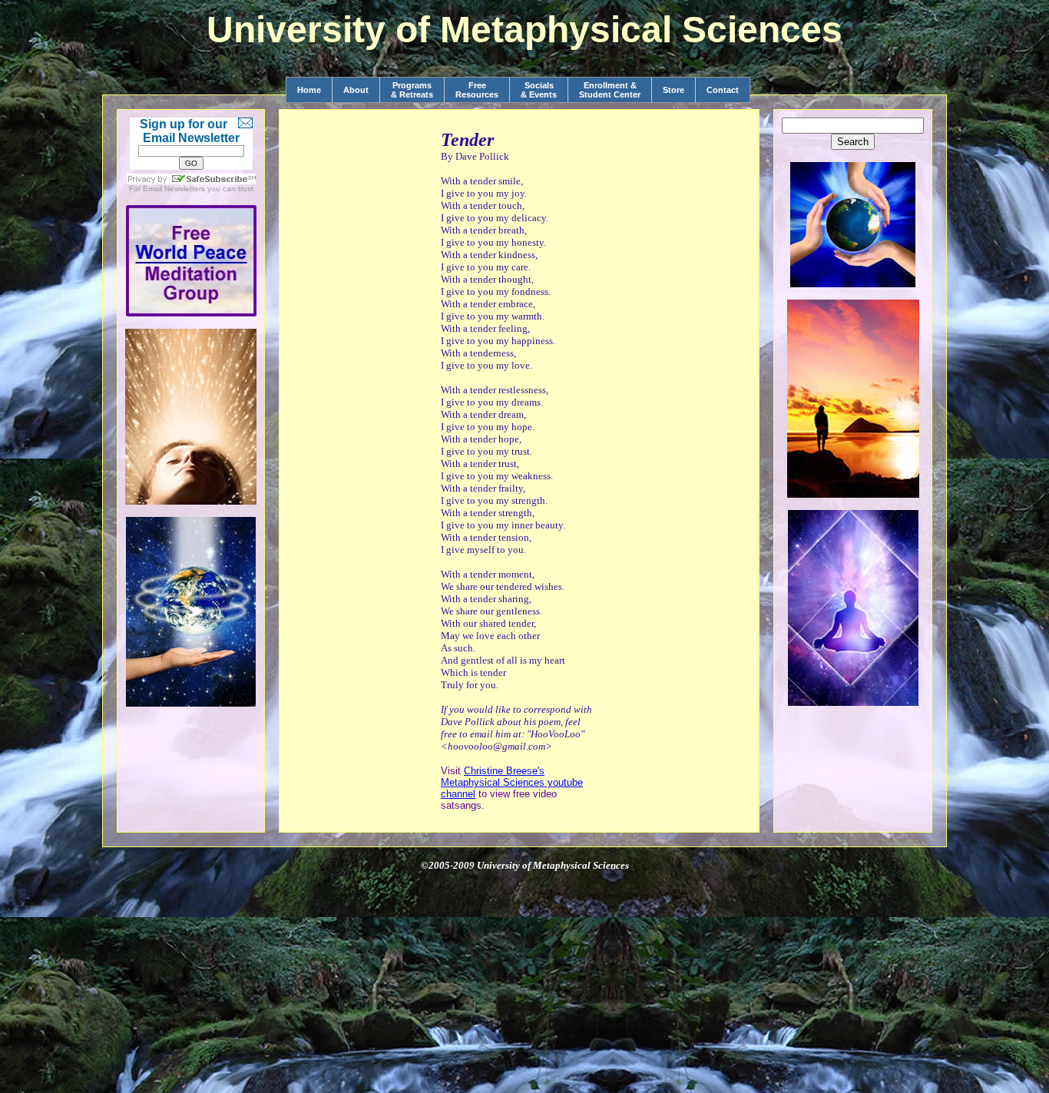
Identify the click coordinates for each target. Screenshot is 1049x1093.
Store (673, 89)
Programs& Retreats (412, 90)
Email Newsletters (174, 188)
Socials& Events (539, 90)
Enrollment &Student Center (609, 90)
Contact (723, 89)
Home (309, 89)
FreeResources (476, 90)
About (356, 89)
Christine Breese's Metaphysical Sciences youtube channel (512, 782)
